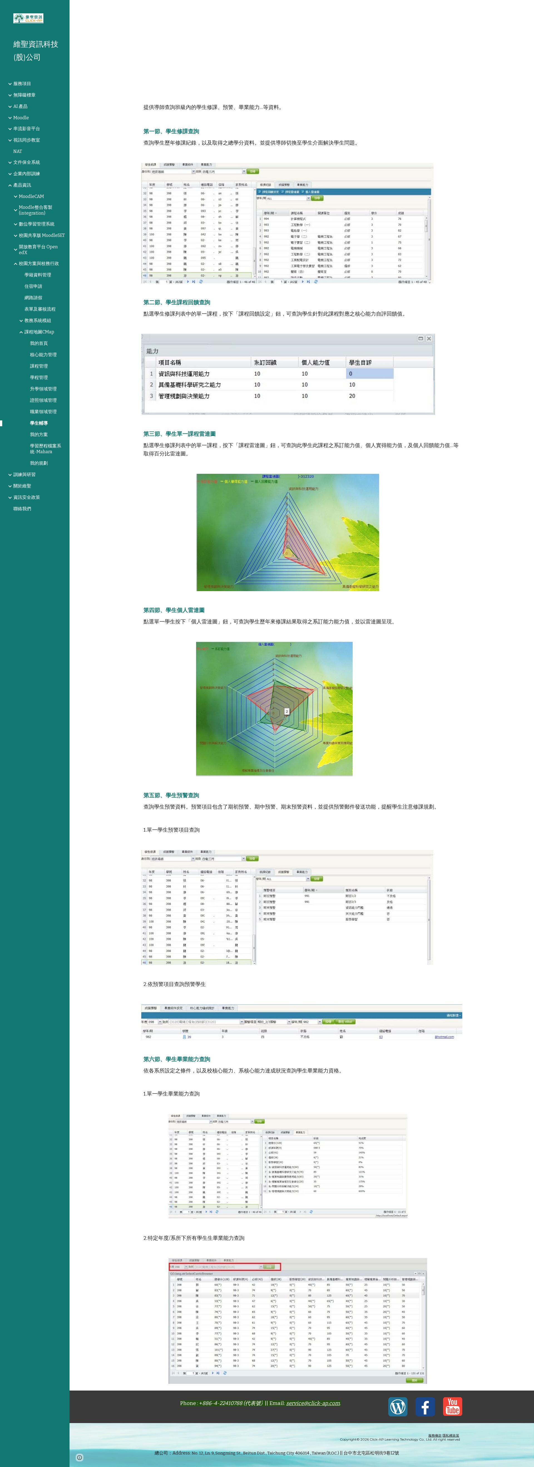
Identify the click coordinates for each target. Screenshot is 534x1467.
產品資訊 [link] (22, 185)
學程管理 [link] (39, 377)
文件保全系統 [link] (26, 162)
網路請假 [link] (33, 297)
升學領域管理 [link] (43, 388)
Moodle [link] (21, 117)
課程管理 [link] (39, 366)
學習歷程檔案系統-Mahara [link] (45, 448)
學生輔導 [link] (39, 423)
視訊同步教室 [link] (26, 140)
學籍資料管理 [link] (37, 274)
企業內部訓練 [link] (26, 173)
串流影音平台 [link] (26, 128)
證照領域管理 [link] (43, 400)
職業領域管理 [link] (43, 411)
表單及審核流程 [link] (40, 309)
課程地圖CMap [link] (39, 331)
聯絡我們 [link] (22, 508)
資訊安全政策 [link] (26, 497)
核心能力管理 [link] (43, 354)
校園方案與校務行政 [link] (39, 263)
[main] (301, 47)
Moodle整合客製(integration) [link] (35, 210)
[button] (527, 7)
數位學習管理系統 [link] (37, 224)
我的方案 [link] (39, 434)
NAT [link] (17, 151)
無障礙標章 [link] (24, 95)
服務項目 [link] (22, 83)
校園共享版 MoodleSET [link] (42, 235)
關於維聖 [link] (22, 486)
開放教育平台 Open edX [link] (38, 249)
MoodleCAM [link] (31, 196)
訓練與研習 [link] (24, 474)
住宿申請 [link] (33, 286)
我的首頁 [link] (39, 343)
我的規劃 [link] (39, 463)
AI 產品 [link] (20, 106)
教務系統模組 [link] (37, 320)
